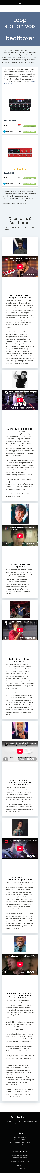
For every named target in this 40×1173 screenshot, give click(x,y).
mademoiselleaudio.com (20, 1161)
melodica (20, 1166)
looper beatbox (20, 1140)
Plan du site (20, 1145)
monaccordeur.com (20, 1157)
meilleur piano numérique (20, 1155)
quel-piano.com (20, 1168)
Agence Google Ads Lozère (20, 1142)
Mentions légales (20, 1137)
